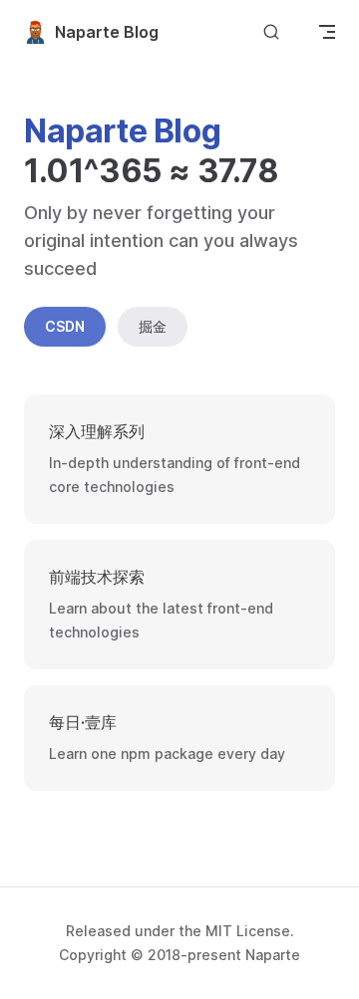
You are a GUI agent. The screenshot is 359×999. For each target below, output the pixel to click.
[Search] (271, 31)
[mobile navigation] (327, 32)
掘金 (153, 326)
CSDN (65, 326)
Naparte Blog (107, 32)
